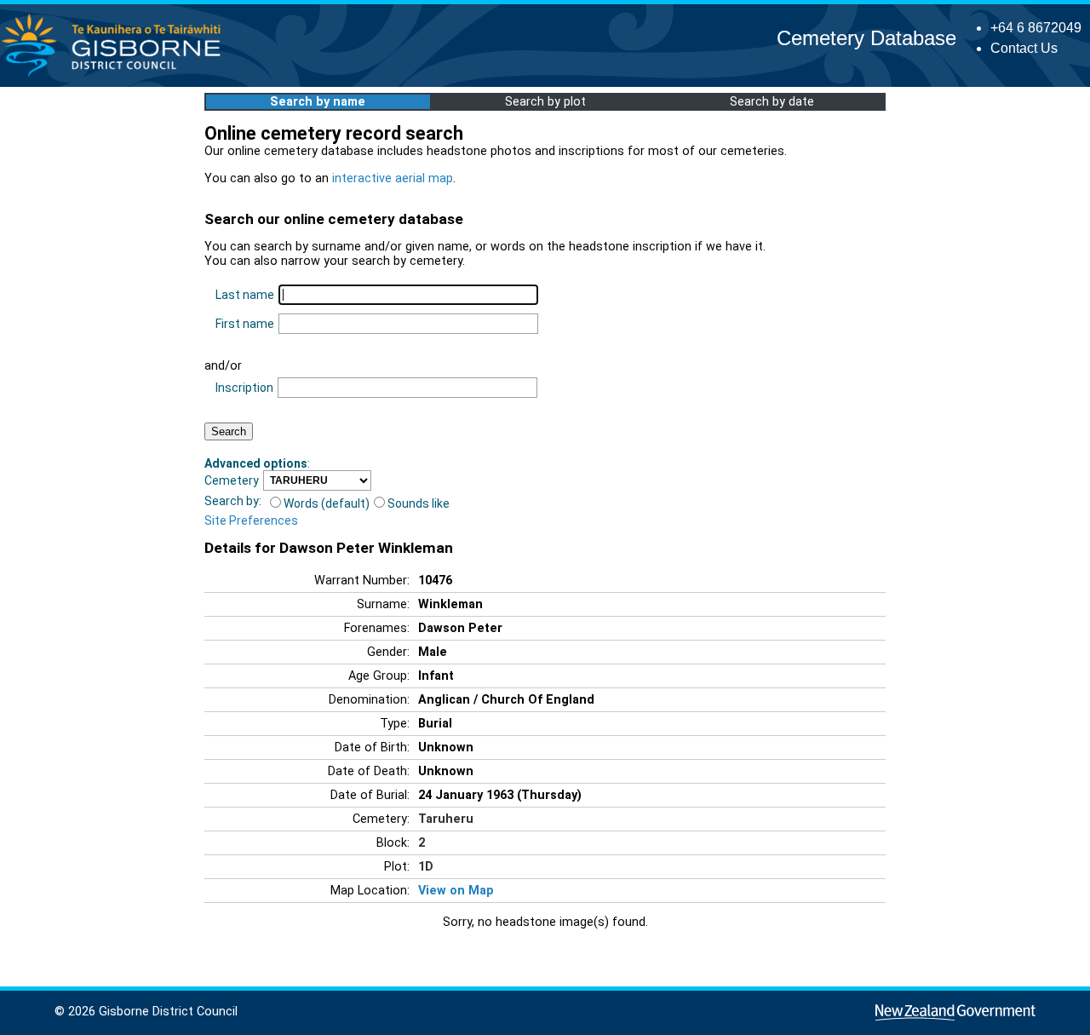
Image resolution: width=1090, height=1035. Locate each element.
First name (244, 324)
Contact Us (1024, 48)
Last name (244, 295)
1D (425, 867)
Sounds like (418, 503)
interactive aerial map (392, 178)
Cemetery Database (866, 37)
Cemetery (231, 480)
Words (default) (327, 503)
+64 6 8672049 (1035, 27)
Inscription (244, 387)
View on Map (456, 890)
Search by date (772, 102)
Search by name (317, 102)
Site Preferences (251, 520)
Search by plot (545, 102)
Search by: (232, 501)
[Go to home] (116, 76)
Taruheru (445, 819)
